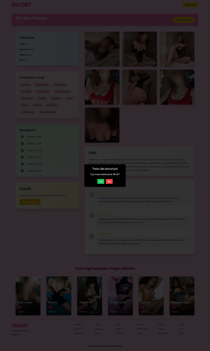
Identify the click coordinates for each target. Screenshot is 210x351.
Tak (100, 181)
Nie (109, 181)
